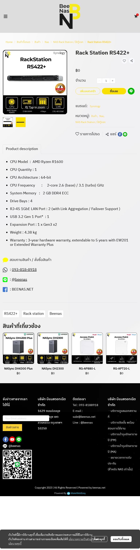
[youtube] (12, 439)
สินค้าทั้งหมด (23, 42)
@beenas (87, 422)
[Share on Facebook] (120, 134)
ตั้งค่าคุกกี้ (99, 539)
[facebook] (6, 439)
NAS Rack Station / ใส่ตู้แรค (68, 42)
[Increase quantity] (112, 80)
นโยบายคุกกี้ (15, 543)
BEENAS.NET (22, 289)
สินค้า (37, 42)
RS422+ (11, 314)
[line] (19, 439)
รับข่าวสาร (12, 427)
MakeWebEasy (78, 493)
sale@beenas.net (84, 416)
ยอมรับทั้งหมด (121, 539)
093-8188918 (88, 405)
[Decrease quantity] (99, 80)
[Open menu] (5, 16)
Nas (47, 42)
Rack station (33, 314)
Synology (95, 106)
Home (9, 42)
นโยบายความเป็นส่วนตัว (81, 539)
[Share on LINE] (125, 134)
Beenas (56, 314)
